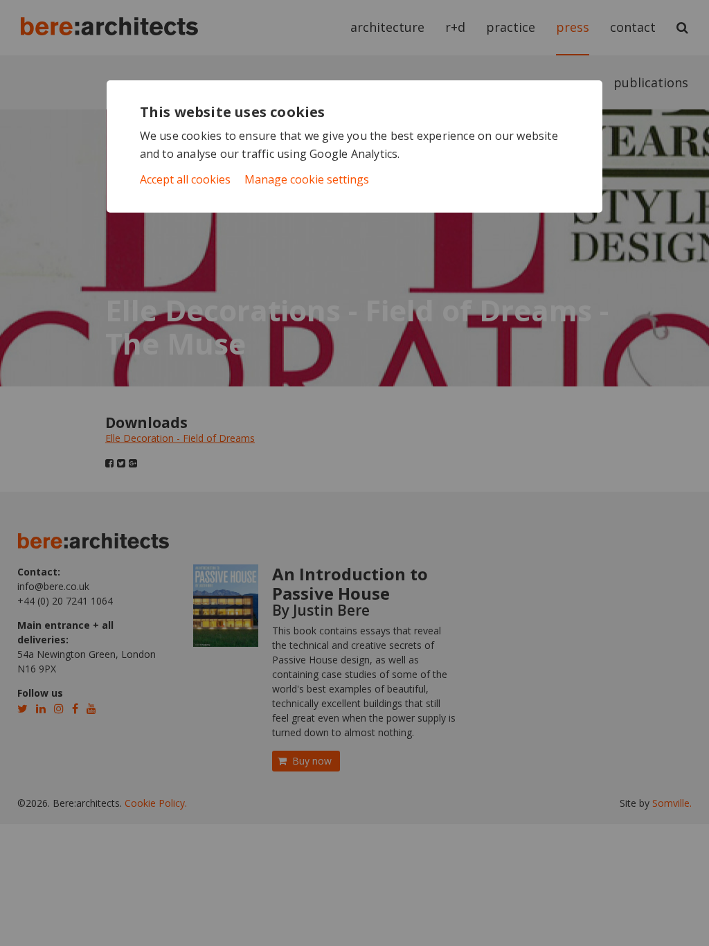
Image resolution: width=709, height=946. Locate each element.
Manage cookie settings (306, 179)
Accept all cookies (185, 179)
